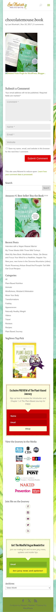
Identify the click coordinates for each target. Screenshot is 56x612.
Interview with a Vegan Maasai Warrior (21, 246)
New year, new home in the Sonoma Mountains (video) (28, 261)
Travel (7, 319)
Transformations (12, 299)
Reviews (8, 323)
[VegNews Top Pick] (28, 360)
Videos (8, 315)
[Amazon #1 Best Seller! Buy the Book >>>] (28, 217)
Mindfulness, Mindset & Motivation (19, 291)
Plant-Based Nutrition (14, 283)
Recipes (8, 327)
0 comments (38, 24)
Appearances (10, 307)
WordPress (28, 608)
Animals (8, 287)
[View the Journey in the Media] (28, 470)
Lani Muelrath (13, 24)
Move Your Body (12, 295)
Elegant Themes (28, 605)
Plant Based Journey (13, 331)
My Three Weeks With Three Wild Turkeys (22, 250)
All (6, 279)
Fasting (8, 303)
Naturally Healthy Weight (15, 311)
